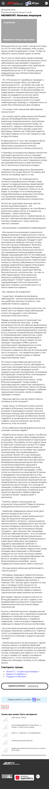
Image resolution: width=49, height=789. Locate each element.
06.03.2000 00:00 (8, 10)
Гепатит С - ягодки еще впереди (22, 671)
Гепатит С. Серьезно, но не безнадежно (26, 733)
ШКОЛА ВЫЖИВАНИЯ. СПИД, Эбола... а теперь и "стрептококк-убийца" (26, 726)
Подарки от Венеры (16, 676)
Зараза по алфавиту (16, 674)
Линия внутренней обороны (21, 740)
